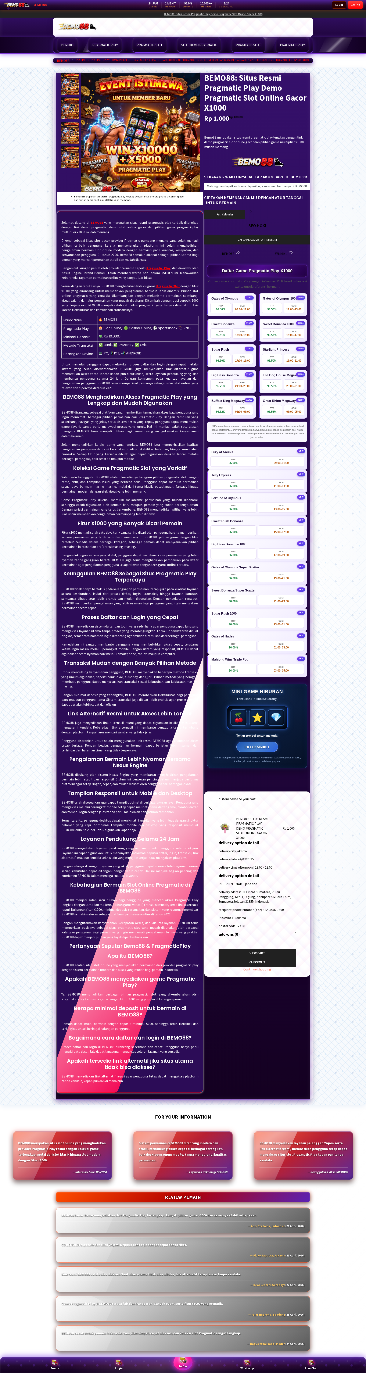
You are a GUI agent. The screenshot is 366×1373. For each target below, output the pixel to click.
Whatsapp (247, 1368)
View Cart (257, 953)
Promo (54, 1368)
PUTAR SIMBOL (257, 747)
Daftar (183, 1366)
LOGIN (339, 4)
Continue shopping (257, 969)
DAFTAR (355, 4)
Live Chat (311, 1368)
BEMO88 (63, 60)
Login (119, 1368)
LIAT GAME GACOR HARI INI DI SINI (257, 240)
